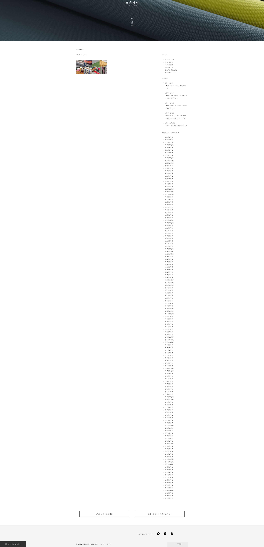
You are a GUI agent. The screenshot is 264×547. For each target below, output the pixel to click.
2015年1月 (168, 441)
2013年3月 (168, 482)
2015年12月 (168, 425)
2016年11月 (168, 399)
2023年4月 (168, 210)
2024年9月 (168, 166)
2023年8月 (168, 199)
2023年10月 (168, 194)
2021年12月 (168, 249)
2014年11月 (168, 443)
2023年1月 (168, 217)
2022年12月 (168, 220)
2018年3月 (168, 360)
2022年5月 (168, 236)
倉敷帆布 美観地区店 (171, 70)
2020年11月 (168, 282)
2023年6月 (168, 204)
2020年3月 (168, 303)
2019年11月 (168, 311)
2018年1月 (168, 366)
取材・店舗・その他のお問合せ (160, 514)
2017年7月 (168, 379)
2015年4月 (168, 436)
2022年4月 (168, 238)
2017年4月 (168, 386)
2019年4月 (168, 327)
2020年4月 (168, 301)
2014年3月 (168, 451)
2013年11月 (168, 462)
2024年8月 (168, 168)
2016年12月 (168, 397)
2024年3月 (168, 181)
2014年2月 (168, 454)
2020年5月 (168, 298)
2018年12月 (168, 337)
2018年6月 (168, 353)
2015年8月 (168, 430)
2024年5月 (168, 176)
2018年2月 (168, 363)
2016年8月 (168, 405)
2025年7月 (168, 150)
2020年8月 (168, 290)
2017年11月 (168, 371)
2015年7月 (168, 433)
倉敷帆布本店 (169, 67)
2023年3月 (168, 212)
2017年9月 (168, 373)
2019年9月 (168, 316)
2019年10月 (168, 314)
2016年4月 (168, 415)
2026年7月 (168, 137)
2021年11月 (168, 251)
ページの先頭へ (178, 544)
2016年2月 (168, 420)
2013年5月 (168, 477)
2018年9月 (168, 345)
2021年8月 (168, 259)
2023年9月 (168, 197)
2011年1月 (168, 495)
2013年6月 (168, 475)
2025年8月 (168, 147)
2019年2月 (168, 332)
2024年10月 (168, 163)
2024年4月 (168, 178)
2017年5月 (168, 384)
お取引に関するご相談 (104, 514)
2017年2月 (168, 392)
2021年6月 (168, 264)
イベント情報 (169, 62)
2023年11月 (168, 191)
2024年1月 (168, 186)
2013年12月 (168, 459)
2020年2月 (168, 306)
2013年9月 (168, 467)
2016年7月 (168, 407)
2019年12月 (168, 308)
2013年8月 (168, 469)
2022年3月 (168, 241)
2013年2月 (168, 485)
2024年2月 (168, 184)
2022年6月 (168, 233)
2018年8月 (168, 347)
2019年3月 (168, 329)
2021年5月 (168, 267)
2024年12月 (168, 158)
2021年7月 (168, 262)
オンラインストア (170, 72)
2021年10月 (168, 254)
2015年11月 (168, 428)
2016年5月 (168, 412)
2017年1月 (168, 394)
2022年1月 (168, 246)
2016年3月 (168, 418)
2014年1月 (168, 456)
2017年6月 (168, 381)
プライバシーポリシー (106, 544)
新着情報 (132, 22)
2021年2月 (168, 275)
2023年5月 (168, 207)
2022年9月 (168, 225)
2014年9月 (168, 446)
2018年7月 (168, 350)
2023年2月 (168, 215)
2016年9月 (168, 402)
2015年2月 (168, 438)
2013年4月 (168, 480)
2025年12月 (168, 142)
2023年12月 (168, 189)
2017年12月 (168, 368)
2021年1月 (168, 277)
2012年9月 (168, 493)
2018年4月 (168, 358)
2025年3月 (168, 155)
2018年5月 (168, 355)
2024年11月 (168, 160)
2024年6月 (168, 173)
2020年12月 (168, 280)
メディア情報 (169, 65)
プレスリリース (169, 59)
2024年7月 (168, 171)
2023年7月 (168, 202)
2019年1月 (168, 334)
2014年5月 (168, 449)
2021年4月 (168, 269)
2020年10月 (168, 285)
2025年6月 (168, 153)
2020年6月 (168, 295)
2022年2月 (168, 243)
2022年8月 (168, 228)
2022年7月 (168, 230)
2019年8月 (168, 319)
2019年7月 (168, 321)
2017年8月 (168, 376)
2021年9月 (168, 256)
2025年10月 (168, 145)
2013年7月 (168, 472)
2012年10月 (168, 490)
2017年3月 (168, 389)
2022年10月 (168, 223)
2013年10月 (168, 464)
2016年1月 (168, 423)
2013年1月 (168, 488)
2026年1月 (168, 140)
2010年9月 (168, 498)
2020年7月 (168, 293)
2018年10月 (168, 342)
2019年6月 (168, 324)
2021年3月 (168, 272)
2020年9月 (168, 288)
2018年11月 (168, 340)
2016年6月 (168, 410)
